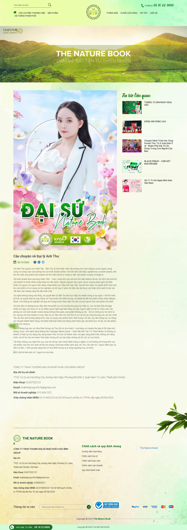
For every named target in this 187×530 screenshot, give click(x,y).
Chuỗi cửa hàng (128, 13)
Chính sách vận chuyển (92, 465)
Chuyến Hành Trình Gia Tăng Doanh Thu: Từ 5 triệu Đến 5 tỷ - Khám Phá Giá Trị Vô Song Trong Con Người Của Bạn (158, 145)
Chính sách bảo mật (91, 460)
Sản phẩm (53, 13)
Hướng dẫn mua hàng (91, 451)
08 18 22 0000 (42, 527)
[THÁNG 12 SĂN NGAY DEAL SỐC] (132, 107)
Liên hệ (153, 13)
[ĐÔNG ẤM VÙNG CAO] (132, 126)
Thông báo (112, 13)
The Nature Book (149, 448)
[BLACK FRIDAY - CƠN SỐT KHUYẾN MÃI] (132, 166)
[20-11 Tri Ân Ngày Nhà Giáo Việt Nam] (132, 185)
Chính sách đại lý (90, 456)
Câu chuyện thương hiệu (32, 13)
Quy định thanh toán (91, 470)
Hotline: (159, 5)
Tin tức (143, 13)
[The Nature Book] (93, 12)
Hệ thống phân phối (25, 16)
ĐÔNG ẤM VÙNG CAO (155, 121)
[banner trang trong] (93, 54)
